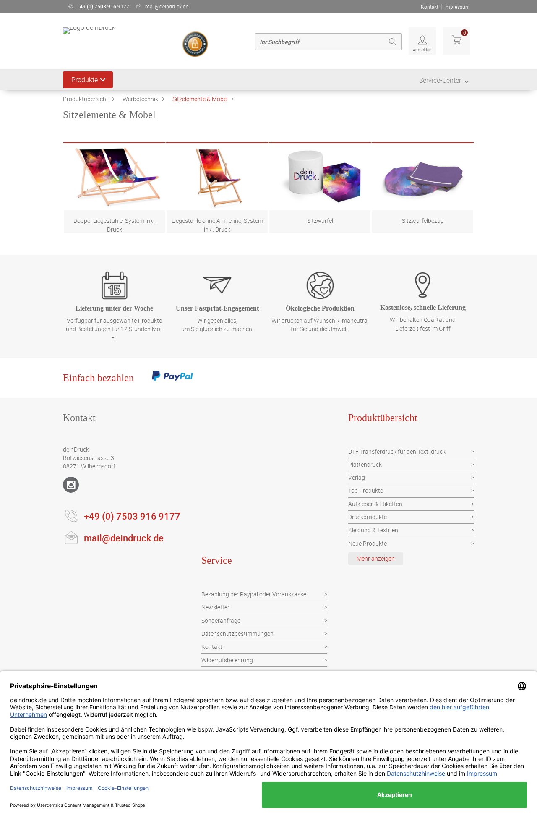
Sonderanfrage (220, 621)
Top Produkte (365, 490)
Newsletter (215, 607)
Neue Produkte (367, 543)
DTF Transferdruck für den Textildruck (397, 451)
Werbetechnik (140, 99)
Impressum (457, 6)
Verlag (356, 477)
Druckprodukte (367, 517)
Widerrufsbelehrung (227, 660)
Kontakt (429, 6)
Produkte (84, 79)
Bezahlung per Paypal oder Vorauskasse (253, 594)
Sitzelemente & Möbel (200, 99)
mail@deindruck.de (166, 6)
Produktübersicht (85, 99)
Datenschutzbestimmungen (237, 634)
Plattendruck (365, 464)
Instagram (71, 485)
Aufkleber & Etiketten (375, 504)
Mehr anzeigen (376, 558)
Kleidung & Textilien (373, 530)
